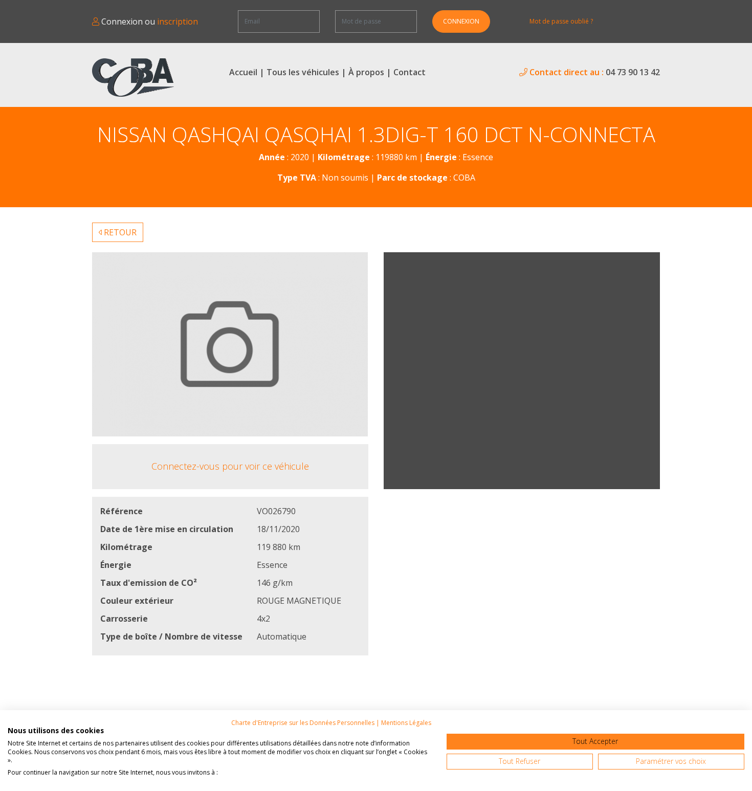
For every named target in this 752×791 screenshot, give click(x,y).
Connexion (461, 21)
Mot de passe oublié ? (561, 21)
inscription (177, 21)
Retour (119, 232)
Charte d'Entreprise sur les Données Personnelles (302, 722)
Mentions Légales (406, 722)
